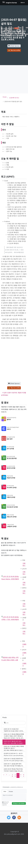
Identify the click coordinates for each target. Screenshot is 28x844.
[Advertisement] (14, 79)
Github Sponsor (15, 46)
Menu (22, 2)
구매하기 (24, 564)
